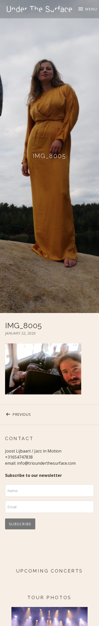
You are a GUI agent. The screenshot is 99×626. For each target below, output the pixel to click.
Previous (31, 413)
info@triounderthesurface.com (46, 463)
